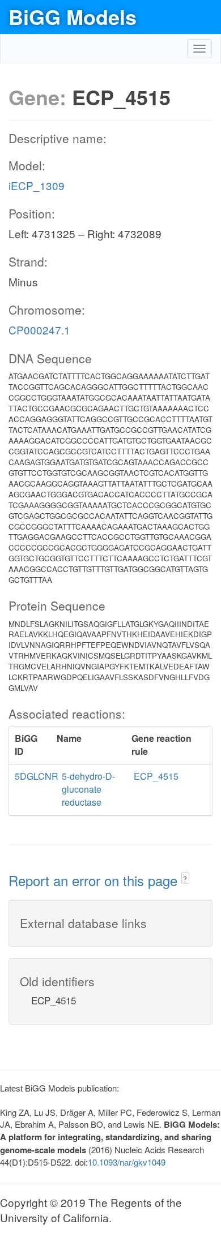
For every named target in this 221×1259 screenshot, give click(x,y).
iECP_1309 (36, 185)
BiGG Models (72, 16)
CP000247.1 (39, 329)
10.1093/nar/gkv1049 (126, 1162)
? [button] (185, 878)
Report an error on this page (94, 880)
